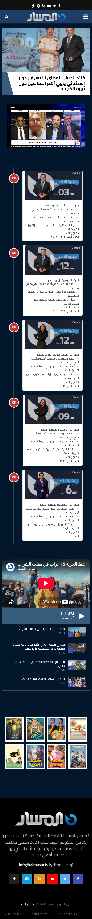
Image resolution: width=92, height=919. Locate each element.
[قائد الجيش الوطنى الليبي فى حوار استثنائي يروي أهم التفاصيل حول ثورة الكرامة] (46, 50)
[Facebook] (78, 879)
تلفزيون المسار (27, 904)
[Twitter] (65, 879)
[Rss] (39, 879)
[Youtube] (52, 879)
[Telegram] (27, 879)
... (59, 386)
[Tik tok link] (33, 5)
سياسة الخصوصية (68, 914)
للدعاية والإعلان (13, 914)
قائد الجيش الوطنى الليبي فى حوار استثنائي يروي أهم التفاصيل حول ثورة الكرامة (51, 83)
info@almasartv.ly (35, 865)
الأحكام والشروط (41, 914)
